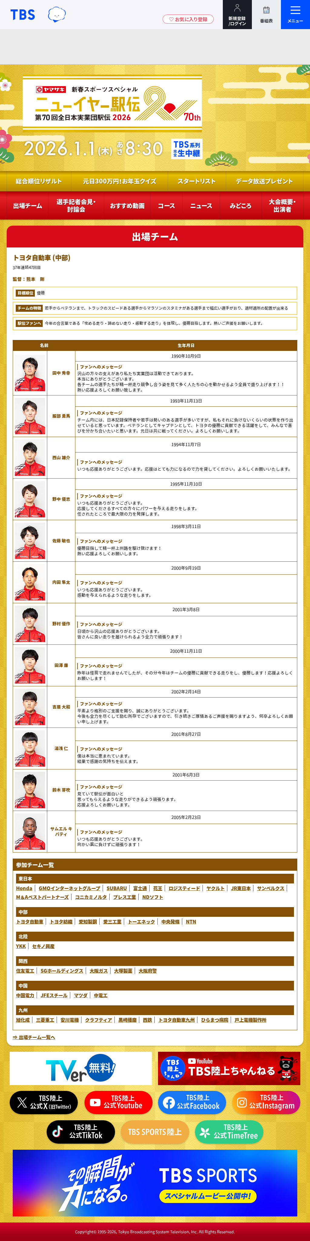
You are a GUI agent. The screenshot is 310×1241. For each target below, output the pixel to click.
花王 (157, 888)
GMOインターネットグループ (69, 888)
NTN (191, 921)
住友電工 (25, 970)
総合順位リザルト (39, 181)
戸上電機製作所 (250, 1019)
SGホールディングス (62, 970)
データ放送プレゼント (264, 181)
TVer (81, 1068)
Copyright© (86, 1232)
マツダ (80, 995)
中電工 (100, 995)
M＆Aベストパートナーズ (42, 897)
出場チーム (27, 206)
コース (166, 206)
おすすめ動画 (127, 206)
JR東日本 (241, 888)
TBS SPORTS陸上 (155, 1132)
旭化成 (23, 1019)
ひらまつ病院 (214, 1019)
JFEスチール (54, 995)
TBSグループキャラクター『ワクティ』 (57, 14)
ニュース (201, 206)
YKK (21, 946)
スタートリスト (197, 181)
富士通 (140, 888)
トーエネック (141, 921)
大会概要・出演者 (282, 205)
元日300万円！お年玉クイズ (119, 181)
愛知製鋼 (88, 921)
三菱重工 (45, 1019)
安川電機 (70, 1019)
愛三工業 (112, 921)
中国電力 (25, 995)
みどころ (241, 206)
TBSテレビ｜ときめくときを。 (22, 14)
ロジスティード (184, 888)
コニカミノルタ (91, 897)
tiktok (81, 1132)
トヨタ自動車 (29, 921)
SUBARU (117, 888)
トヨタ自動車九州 (176, 1019)
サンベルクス (270, 888)
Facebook (192, 1102)
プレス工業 (124, 897)
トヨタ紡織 (61, 921)
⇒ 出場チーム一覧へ (34, 1037)
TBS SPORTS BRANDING (155, 1183)
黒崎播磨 (127, 1019)
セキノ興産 (43, 946)
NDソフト (152, 897)
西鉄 (147, 1019)
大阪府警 (148, 970)
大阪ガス (99, 970)
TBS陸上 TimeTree (229, 1132)
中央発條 (170, 921)
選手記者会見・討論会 (76, 205)
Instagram (266, 1102)
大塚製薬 (123, 970)
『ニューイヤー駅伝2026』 (112, 118)
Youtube (229, 1068)
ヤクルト (215, 888)
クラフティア (98, 1019)
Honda (24, 888)
